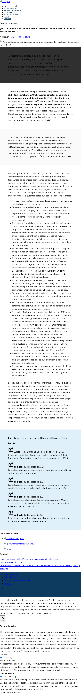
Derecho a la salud (21, 37)
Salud (6, 17)
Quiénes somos (11, 574)
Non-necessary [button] (7, 673)
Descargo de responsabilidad (17, 580)
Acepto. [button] (47, 613)
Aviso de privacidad (13, 577)
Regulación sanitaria (12, 10)
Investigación (9, 12)
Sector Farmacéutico (13, 15)
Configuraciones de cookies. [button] (28, 613)
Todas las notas (10, 8)
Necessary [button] (5, 654)
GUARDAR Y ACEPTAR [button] (10, 692)
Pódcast (7, 19)
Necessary (7, 657)
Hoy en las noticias (12, 6)
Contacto (8, 583)
